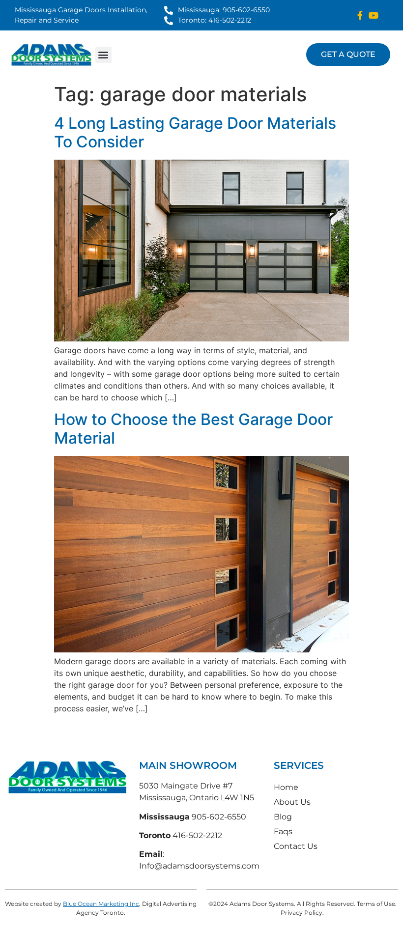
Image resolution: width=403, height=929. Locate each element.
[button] (103, 55)
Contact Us (295, 846)
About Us (292, 802)
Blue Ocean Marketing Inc (101, 903)
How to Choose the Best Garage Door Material (193, 429)
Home (286, 787)
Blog (283, 816)
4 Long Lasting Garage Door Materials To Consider (195, 132)
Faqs (283, 831)
